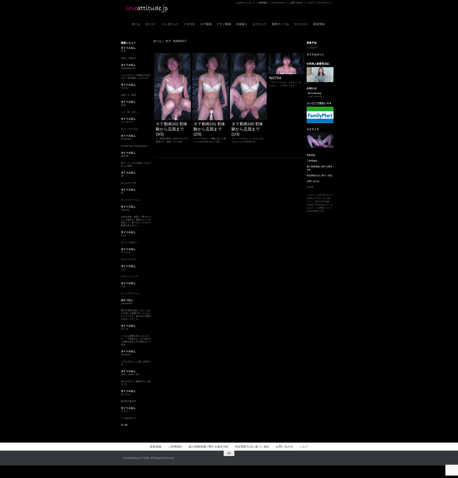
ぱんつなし (127, 300)
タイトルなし (128, 47)
